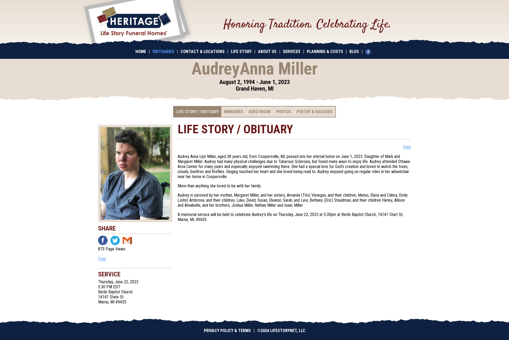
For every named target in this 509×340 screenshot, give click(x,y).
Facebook (103, 240)
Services (291, 51)
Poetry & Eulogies (314, 111)
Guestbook (259, 111)
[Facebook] (369, 51)
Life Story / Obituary (197, 111)
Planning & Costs (325, 51)
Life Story (241, 51)
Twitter (115, 240)
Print (102, 259)
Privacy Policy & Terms (227, 330)
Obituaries (163, 51)
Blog (354, 51)
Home (140, 51)
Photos (283, 111)
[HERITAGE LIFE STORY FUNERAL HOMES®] (137, 22)
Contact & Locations (203, 51)
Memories (233, 111)
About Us (267, 51)
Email (127, 240)
